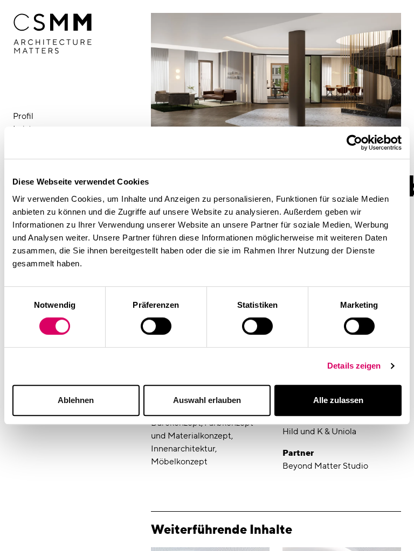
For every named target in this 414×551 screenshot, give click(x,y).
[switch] (156, 326)
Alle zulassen (338, 400)
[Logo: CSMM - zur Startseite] (52, 34)
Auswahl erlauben (207, 400)
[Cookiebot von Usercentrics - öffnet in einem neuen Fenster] (354, 143)
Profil (23, 116)
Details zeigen (354, 365)
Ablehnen (76, 400)
